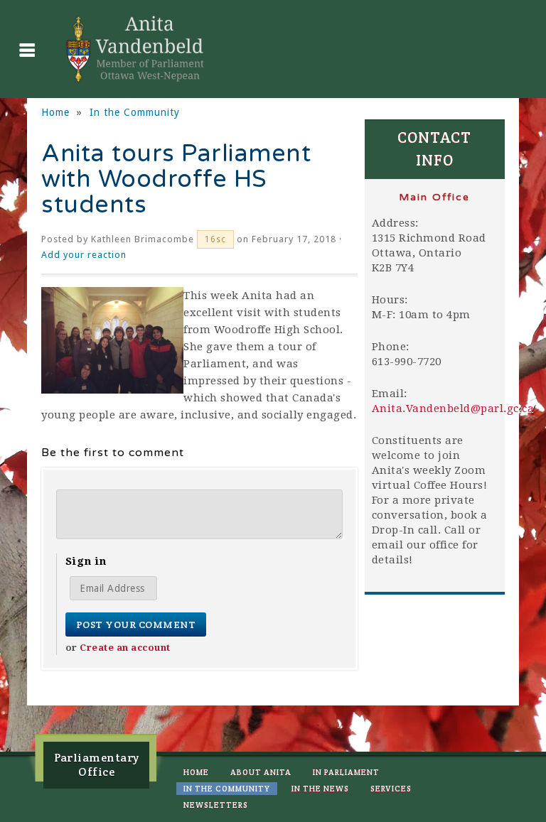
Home (55, 112)
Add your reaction (84, 254)
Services (391, 789)
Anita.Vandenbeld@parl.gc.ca (453, 408)
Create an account (125, 647)
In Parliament (346, 772)
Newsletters (215, 805)
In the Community (135, 112)
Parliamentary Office (96, 764)
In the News (320, 789)
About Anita (260, 772)
